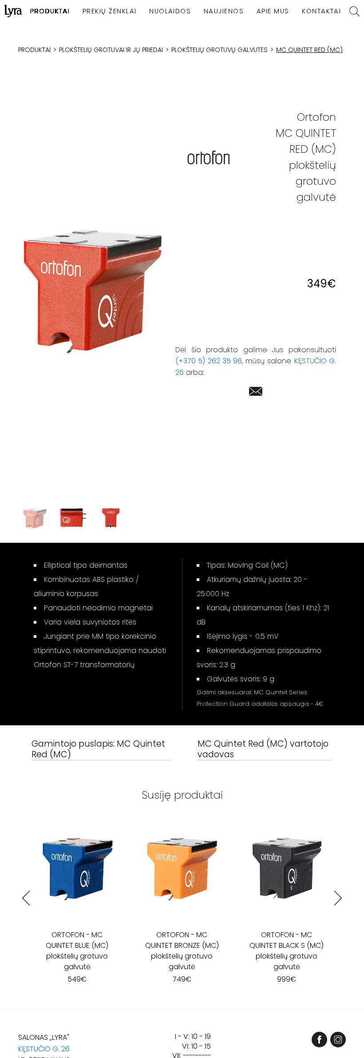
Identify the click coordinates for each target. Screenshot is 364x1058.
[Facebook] (319, 1039)
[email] (255, 393)
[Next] (338, 898)
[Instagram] (338, 1039)
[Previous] (26, 898)
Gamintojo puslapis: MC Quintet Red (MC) (98, 749)
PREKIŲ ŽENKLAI (110, 11)
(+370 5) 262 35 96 (208, 361)
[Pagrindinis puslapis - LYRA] (13, 11)
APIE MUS (273, 11)
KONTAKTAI (321, 11)
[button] (92, 291)
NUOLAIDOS (170, 11)
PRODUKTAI (50, 11)
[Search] (354, 11)
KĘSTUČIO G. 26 (44, 1049)
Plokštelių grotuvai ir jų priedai (111, 49)
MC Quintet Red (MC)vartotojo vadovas (263, 749)
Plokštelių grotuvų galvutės (219, 49)
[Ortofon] (208, 157)
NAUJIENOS (224, 11)
